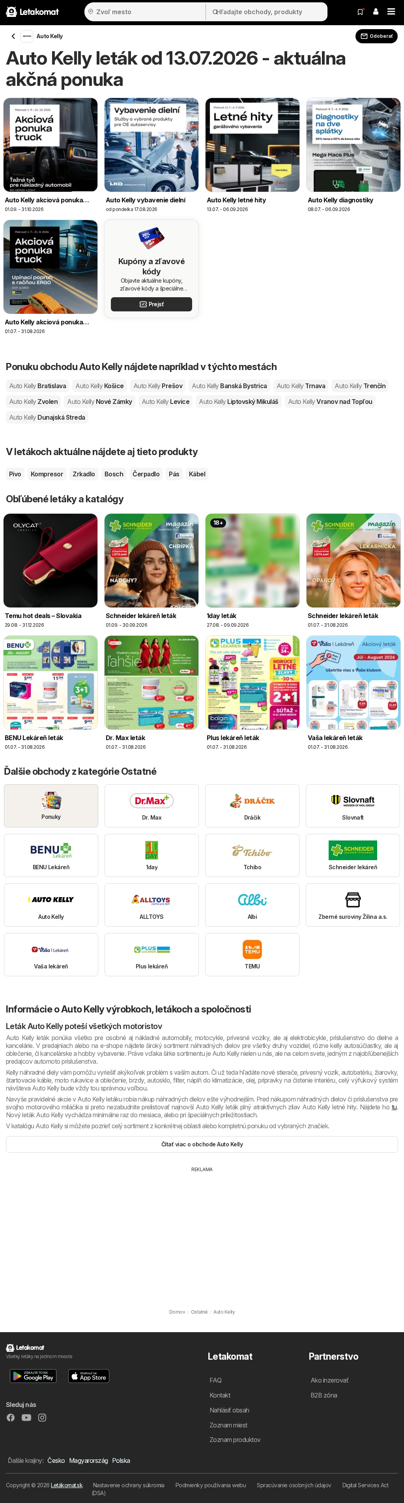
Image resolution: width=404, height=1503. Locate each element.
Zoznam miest (228, 1425)
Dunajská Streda (47, 417)
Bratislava (37, 386)
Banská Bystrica (229, 386)
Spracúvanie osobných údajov (294, 1485)
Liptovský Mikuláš (239, 401)
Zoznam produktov (235, 1440)
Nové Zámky (99, 401)
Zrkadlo (84, 474)
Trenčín (360, 386)
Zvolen (33, 401)
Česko (56, 1460)
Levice (165, 401)
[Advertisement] (202, 1232)
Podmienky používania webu (211, 1485)
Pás (174, 474)
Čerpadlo (146, 474)
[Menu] (391, 12)
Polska (121, 1460)
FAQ (215, 1380)
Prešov (157, 386)
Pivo (15, 474)
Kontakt (219, 1395)
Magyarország (88, 1460)
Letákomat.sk (66, 1485)
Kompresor (47, 474)
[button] (375, 12)
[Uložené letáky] (360, 12)
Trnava (301, 386)
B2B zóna (323, 1395)
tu (394, 1107)
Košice (99, 386)
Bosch (114, 474)
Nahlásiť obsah (229, 1410)
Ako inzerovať (329, 1380)
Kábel (197, 474)
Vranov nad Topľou (330, 401)
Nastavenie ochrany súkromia (129, 1485)
